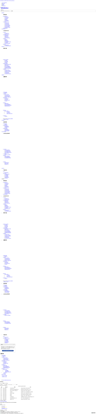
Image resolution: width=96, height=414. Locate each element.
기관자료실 (6, 18)
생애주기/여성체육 (5, 59)
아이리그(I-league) (7, 230)
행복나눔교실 (5, 97)
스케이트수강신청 (7, 259)
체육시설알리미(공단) (9, 113)
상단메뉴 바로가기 (6, 0)
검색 (16, 384)
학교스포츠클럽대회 (7, 66)
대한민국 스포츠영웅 (7, 154)
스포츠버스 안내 (7, 69)
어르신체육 (6, 226)
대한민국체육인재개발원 (8, 152)
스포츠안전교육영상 (7, 25)
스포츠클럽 (8, 111)
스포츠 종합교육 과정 (7, 151)
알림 (3, 171)
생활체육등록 (5, 92)
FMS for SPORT (5, 118)
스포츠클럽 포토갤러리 (8, 45)
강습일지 (6, 264)
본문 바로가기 (2, 0)
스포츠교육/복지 (4, 131)
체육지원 (3, 46)
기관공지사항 (6, 183)
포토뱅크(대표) (7, 210)
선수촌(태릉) (6, 175)
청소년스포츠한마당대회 (8, 268)
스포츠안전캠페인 (7, 26)
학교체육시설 (8, 112)
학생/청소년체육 (5, 63)
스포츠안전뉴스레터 (7, 27)
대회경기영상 (6, 206)
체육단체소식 (6, 20)
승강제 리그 (4, 115)
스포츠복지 (4, 314)
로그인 (3, 2)
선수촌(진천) (6, 339)
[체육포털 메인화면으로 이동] (4, 8)
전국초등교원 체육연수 (8, 67)
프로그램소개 (6, 98)
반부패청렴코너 (7, 162)
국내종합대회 (6, 287)
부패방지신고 (6, 164)
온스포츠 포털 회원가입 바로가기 (8, 350)
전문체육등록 (5, 123)
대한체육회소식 (5, 16)
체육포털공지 (6, 172)
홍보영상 (6, 39)
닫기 (14, 344)
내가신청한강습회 (7, 263)
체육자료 (6, 19)
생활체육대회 (6, 103)
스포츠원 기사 (7, 198)
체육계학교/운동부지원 (8, 68)
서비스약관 (3, 406)
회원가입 (5, 2)
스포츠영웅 (6, 42)
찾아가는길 (4, 173)
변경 (4, 400)
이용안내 (3, 168)
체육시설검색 (6, 274)
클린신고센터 (6, 163)
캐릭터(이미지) (7, 202)
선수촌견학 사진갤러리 (8, 73)
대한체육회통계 (5, 194)
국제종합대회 (6, 129)
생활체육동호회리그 (7, 269)
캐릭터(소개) (6, 36)
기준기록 (6, 127)
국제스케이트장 (7, 177)
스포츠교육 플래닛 (7, 310)
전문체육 (3, 120)
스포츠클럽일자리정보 (8, 323)
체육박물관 (6, 342)
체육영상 (4, 38)
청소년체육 (6, 225)
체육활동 (4, 93)
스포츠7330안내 (7, 94)
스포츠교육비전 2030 (7, 150)
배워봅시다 (6, 40)
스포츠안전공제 (7, 24)
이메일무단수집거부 (4, 408)
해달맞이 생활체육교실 (8, 260)
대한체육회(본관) (7, 338)
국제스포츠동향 (7, 130)
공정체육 (4, 327)
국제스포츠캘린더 (7, 291)
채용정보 (4, 155)
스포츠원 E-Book (7, 199)
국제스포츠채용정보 (7, 322)
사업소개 (6, 116)
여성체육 (6, 62)
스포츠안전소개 (7, 22)
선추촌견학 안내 (7, 236)
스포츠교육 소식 (7, 313)
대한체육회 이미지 (5, 34)
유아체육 (6, 60)
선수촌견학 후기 (7, 237)
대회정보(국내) (5, 125)
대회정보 (4, 102)
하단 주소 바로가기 (11, 0)
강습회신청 (6, 99)
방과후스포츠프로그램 (8, 64)
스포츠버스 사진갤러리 (8, 71)
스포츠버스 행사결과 (7, 70)
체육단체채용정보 (7, 156)
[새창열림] (3, 3)
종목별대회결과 (7, 288)
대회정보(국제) (5, 128)
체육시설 (4, 110)
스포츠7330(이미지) (7, 95)
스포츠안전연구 (7, 23)
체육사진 (4, 44)
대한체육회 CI (7, 35)
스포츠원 (4, 32)
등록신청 (6, 124)
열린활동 (4, 233)
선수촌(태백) (6, 176)
